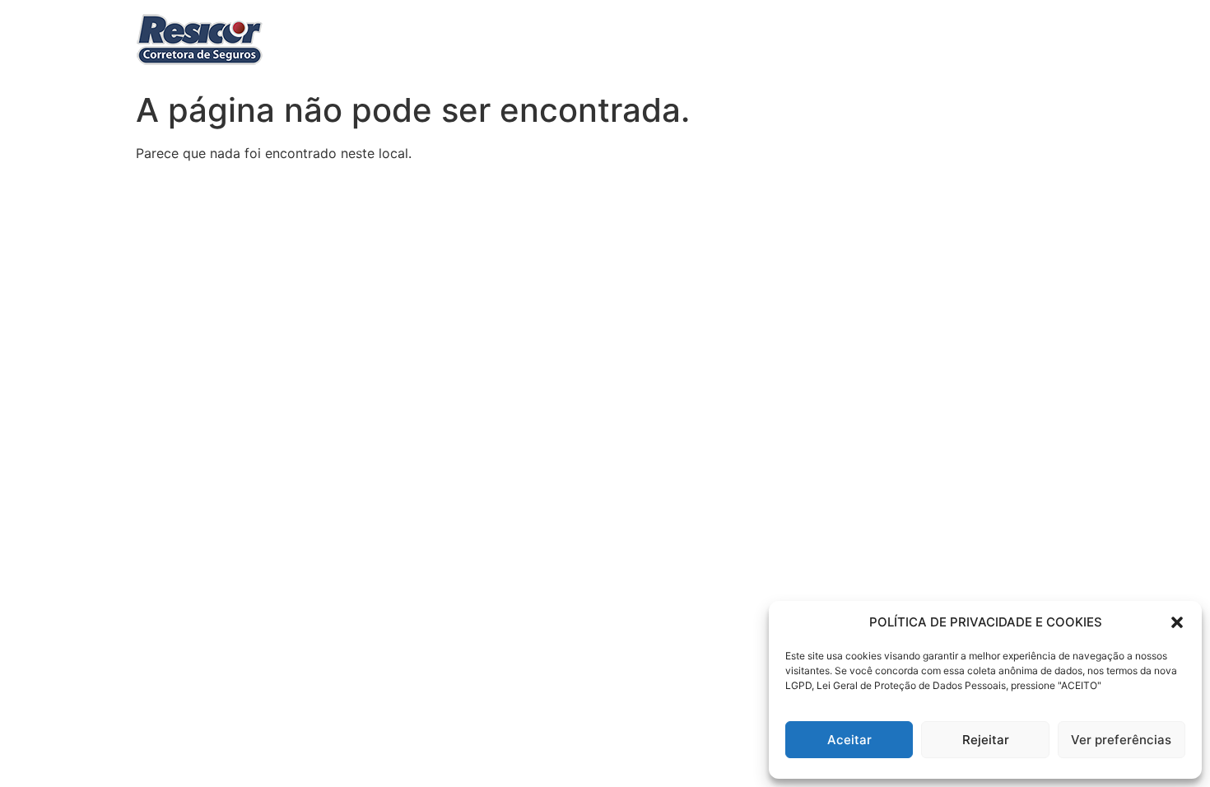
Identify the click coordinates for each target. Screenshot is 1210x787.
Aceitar (849, 739)
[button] (1177, 622)
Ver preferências (1121, 739)
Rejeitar (985, 739)
